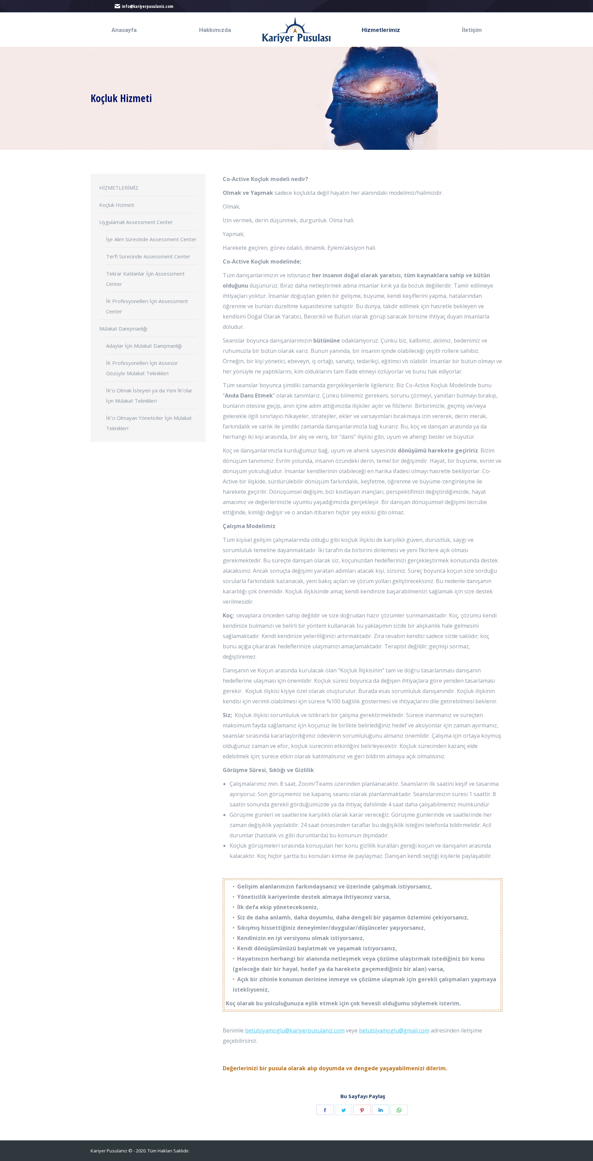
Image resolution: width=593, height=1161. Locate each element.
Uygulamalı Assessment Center (136, 222)
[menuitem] (124, 30)
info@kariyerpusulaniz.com (147, 6)
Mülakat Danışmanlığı (123, 328)
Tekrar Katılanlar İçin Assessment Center (145, 278)
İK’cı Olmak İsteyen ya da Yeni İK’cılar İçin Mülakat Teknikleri (149, 395)
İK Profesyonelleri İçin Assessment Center (147, 306)
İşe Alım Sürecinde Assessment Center (151, 239)
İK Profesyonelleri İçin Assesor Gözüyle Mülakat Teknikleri (142, 368)
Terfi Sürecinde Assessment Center (148, 256)
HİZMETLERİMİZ (118, 187)
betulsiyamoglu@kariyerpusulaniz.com (295, 1030)
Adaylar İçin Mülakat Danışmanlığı (144, 345)
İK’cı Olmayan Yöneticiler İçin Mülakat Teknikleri (149, 423)
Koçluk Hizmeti (116, 204)
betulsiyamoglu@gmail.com (394, 1030)
